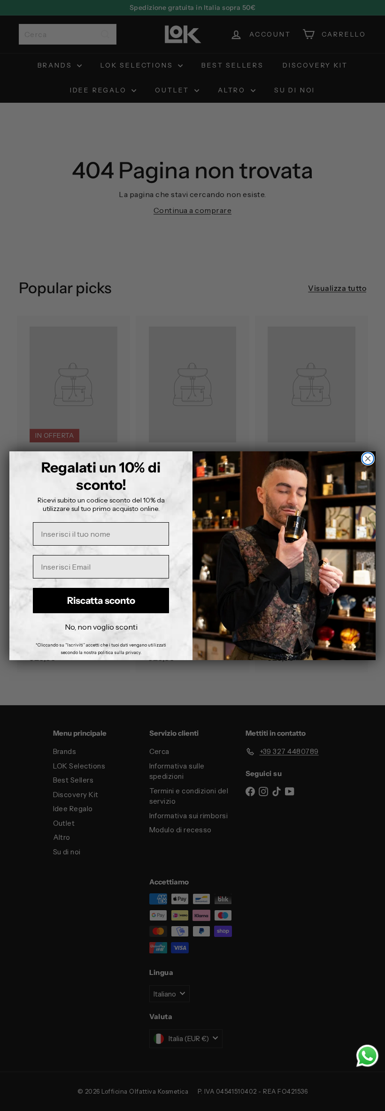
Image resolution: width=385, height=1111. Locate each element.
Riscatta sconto (101, 600)
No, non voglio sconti (101, 627)
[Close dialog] (368, 458)
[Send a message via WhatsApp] (367, 1056)
